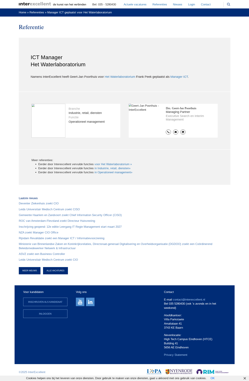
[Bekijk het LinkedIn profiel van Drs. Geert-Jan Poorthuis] (182, 132)
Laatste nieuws (28, 198)
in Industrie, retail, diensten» (112, 168)
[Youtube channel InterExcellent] (80, 302)
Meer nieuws (29, 270)
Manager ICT (179, 76)
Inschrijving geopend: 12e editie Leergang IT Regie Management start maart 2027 (70, 226)
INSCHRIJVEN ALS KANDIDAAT (45, 302)
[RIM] (212, 371)
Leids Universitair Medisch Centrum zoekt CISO (49, 209)
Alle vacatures (55, 270)
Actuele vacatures (135, 4)
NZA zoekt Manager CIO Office (38, 232)
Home (22, 12)
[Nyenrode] (179, 371)
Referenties (159, 4)
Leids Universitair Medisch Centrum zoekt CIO (48, 259)
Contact (206, 4)
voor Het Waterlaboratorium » (113, 164)
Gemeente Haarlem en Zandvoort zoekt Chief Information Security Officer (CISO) (70, 215)
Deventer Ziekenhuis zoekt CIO (39, 203)
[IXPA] (154, 371)
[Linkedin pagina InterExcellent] (90, 302)
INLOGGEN (45, 313)
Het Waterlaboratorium (120, 76)
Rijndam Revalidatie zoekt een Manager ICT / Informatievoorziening (61, 238)
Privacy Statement (175, 354)
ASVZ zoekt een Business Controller (42, 254)
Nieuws (177, 4)
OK (213, 378)
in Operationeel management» (113, 172)
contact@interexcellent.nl (189, 299)
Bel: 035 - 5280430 (104, 4)
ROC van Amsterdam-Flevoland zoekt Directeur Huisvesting (57, 220)
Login (191, 4)
